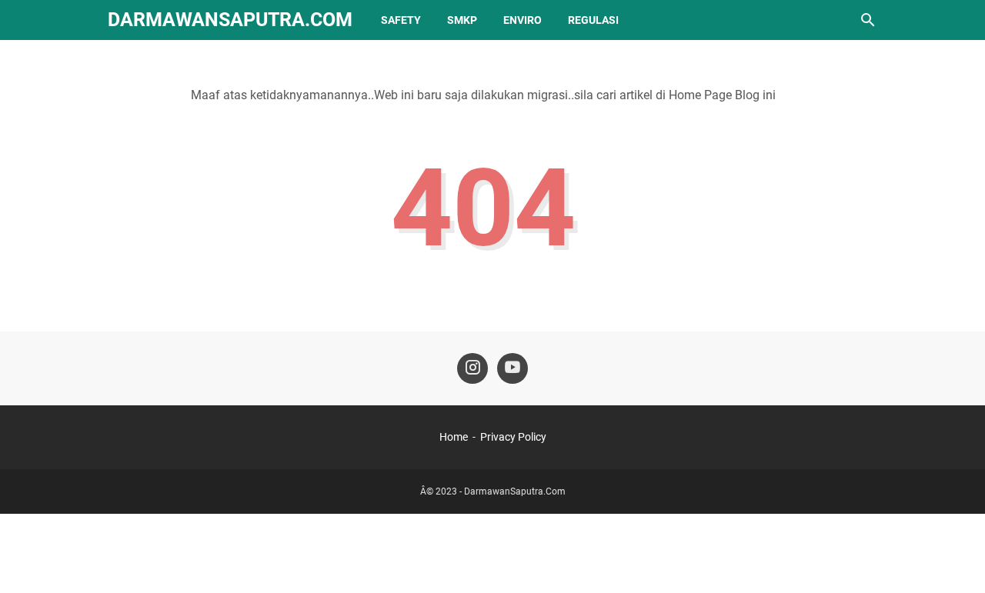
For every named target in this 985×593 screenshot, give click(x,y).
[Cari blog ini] (868, 20)
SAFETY (401, 20)
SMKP (462, 20)
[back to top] (954, 558)
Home (453, 437)
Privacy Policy (513, 437)
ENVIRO (522, 20)
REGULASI (593, 20)
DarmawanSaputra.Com (230, 19)
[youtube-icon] (512, 368)
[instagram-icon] (472, 368)
